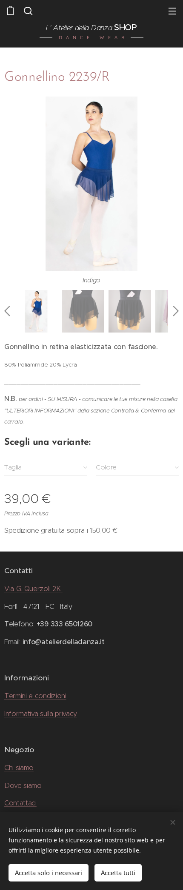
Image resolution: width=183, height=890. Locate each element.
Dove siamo (23, 786)
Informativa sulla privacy (40, 714)
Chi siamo (19, 768)
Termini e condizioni (35, 696)
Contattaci (20, 803)
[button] (27, 10)
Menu (172, 10)
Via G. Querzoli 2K (33, 589)
